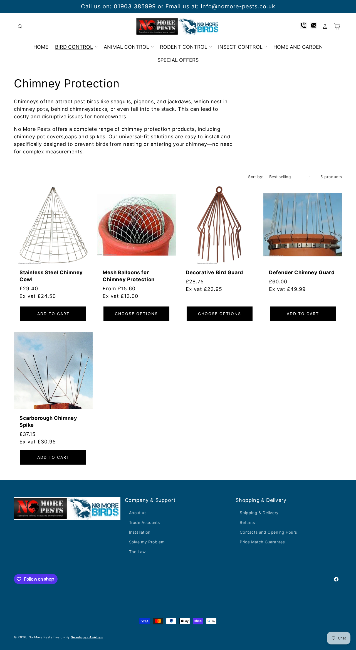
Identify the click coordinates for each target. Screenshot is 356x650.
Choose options (136, 313)
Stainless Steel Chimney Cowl (51, 275)
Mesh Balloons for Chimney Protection (129, 275)
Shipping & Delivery (259, 512)
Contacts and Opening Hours (268, 532)
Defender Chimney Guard (301, 272)
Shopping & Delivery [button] (261, 500)
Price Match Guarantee (262, 541)
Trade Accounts (144, 522)
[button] (20, 26)
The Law (137, 551)
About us (138, 512)
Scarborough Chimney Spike (48, 421)
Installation (139, 532)
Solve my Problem (147, 541)
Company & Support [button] (150, 500)
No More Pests (41, 637)
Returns (247, 522)
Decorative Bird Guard (214, 272)
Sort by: (255, 176)
